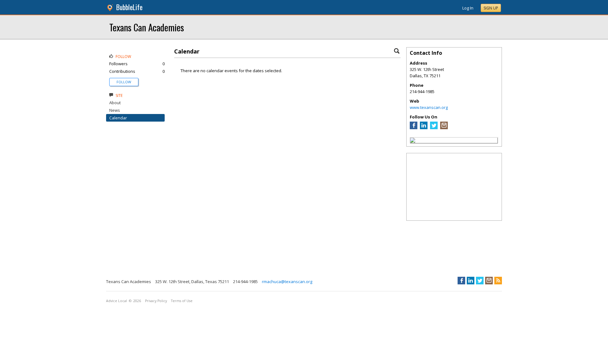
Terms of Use (182, 301)
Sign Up (491, 8)
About (115, 102)
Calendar (118, 118)
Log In (467, 8)
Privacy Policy (156, 301)
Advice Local (116, 301)
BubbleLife (129, 7)
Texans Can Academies (146, 27)
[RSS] (498, 280)
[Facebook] (413, 127)
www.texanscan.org (429, 107)
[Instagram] (444, 127)
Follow (124, 81)
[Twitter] (434, 127)
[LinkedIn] (424, 127)
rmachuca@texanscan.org (287, 281)
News (114, 110)
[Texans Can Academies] (412, 141)
